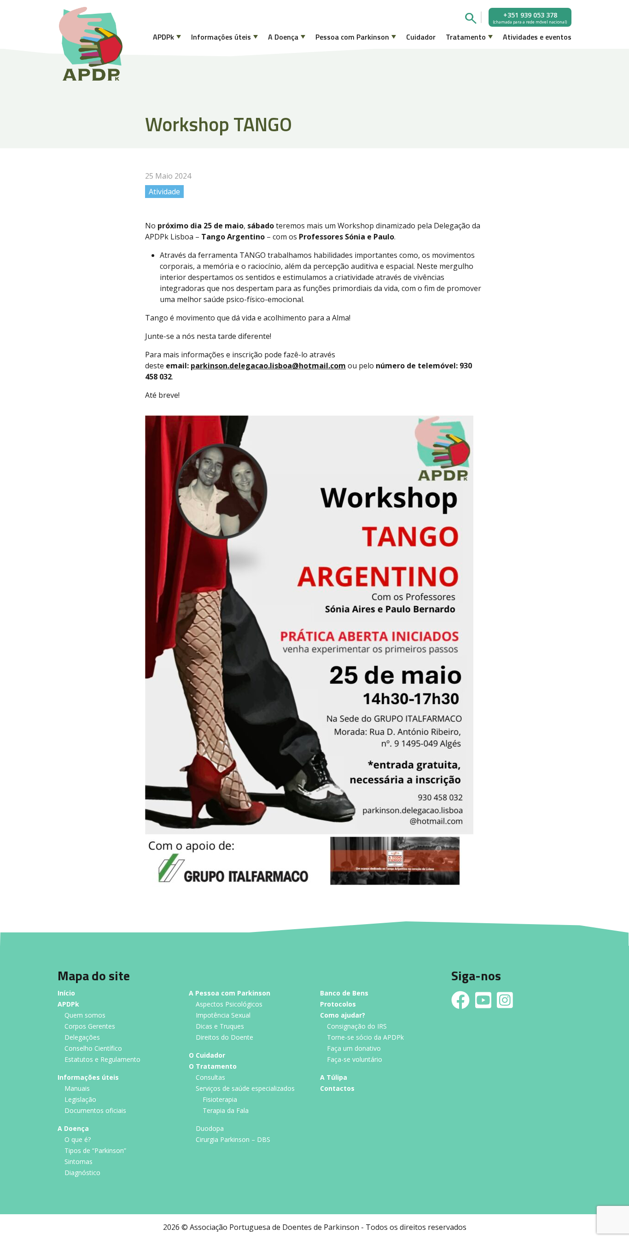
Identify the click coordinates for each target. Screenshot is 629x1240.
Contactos (337, 1089)
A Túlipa (333, 1078)
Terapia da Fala (226, 1111)
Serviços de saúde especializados (245, 1089)
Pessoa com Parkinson (352, 36)
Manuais (77, 1089)
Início (66, 993)
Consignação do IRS (357, 1026)
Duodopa (210, 1129)
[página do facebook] (460, 1000)
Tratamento (466, 36)
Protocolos (338, 1004)
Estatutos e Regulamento (102, 1060)
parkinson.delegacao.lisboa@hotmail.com (268, 366)
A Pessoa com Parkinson (229, 993)
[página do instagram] (505, 1000)
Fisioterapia (220, 1100)
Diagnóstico (82, 1173)
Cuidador (421, 36)
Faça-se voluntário (354, 1060)
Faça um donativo (354, 1049)
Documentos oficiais (95, 1111)
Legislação (80, 1100)
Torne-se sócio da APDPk (365, 1038)
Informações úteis (221, 36)
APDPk (163, 36)
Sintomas (78, 1162)
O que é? (77, 1140)
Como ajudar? (342, 1015)
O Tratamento (213, 1067)
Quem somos (84, 1015)
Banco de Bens (344, 993)
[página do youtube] (483, 1000)
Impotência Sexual (223, 1015)
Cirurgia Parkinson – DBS (233, 1140)
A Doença (283, 36)
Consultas (210, 1078)
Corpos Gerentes (89, 1026)
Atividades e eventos (537, 36)
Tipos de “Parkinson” (95, 1151)
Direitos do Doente (224, 1038)
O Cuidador (207, 1056)
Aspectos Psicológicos (229, 1004)
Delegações (82, 1038)
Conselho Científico (93, 1049)
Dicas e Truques (220, 1026)
